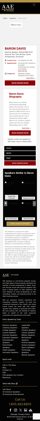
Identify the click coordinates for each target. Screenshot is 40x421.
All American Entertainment (13, 394)
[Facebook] (10, 411)
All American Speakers (11, 392)
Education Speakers (10, 337)
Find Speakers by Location (13, 375)
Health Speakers (9, 350)
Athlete (27, 73)
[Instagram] (15, 411)
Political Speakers (28, 342)
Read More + (31, 78)
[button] (5, 203)
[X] (20, 411)
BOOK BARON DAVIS (20, 83)
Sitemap (13, 414)
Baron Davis (15, 48)
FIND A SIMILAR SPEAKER (20, 224)
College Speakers (9, 330)
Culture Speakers (9, 333)
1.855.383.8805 (20, 404)
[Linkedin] (25, 411)
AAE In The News (9, 365)
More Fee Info (22, 71)
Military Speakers (28, 335)
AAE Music (7, 389)
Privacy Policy (24, 414)
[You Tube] (30, 411)
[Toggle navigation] (34, 4)
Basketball (21, 73)
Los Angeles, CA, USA (25, 60)
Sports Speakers (28, 347)
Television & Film (23, 75)
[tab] (20, 148)
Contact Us (7, 370)
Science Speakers (28, 345)
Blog (4, 368)
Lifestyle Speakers (29, 330)
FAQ (4, 372)
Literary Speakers (28, 333)
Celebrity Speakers (10, 328)
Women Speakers (28, 355)
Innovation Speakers (10, 352)
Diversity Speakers (10, 335)
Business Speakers (10, 325)
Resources (7, 377)
